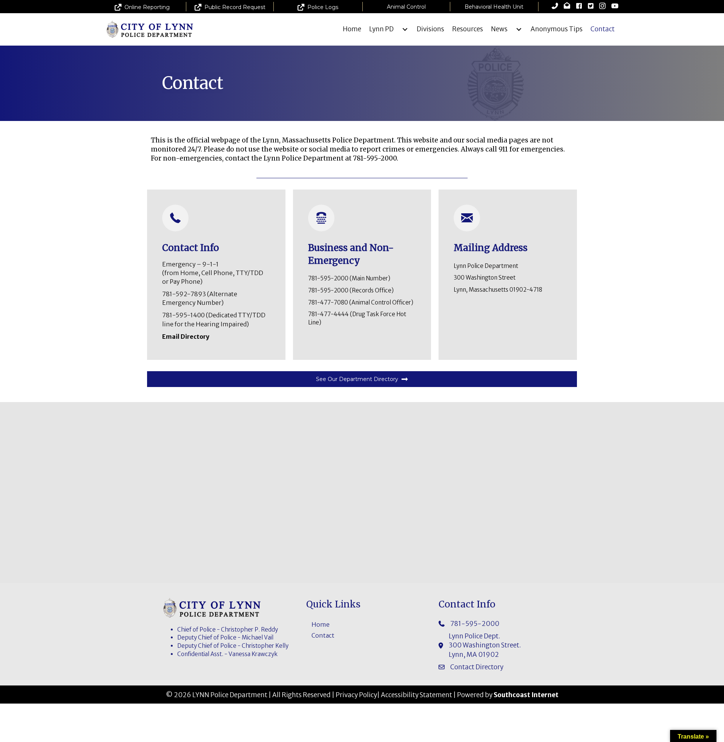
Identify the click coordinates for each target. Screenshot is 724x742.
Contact (603, 29)
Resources (467, 29)
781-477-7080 (328, 302)
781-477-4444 (328, 314)
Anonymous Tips (557, 29)
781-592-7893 (184, 294)
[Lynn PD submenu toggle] (405, 29)
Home (352, 29)
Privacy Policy (356, 695)
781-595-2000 (328, 278)
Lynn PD (381, 29)
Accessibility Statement (416, 695)
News (499, 29)
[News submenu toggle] (518, 29)
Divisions (430, 29)
